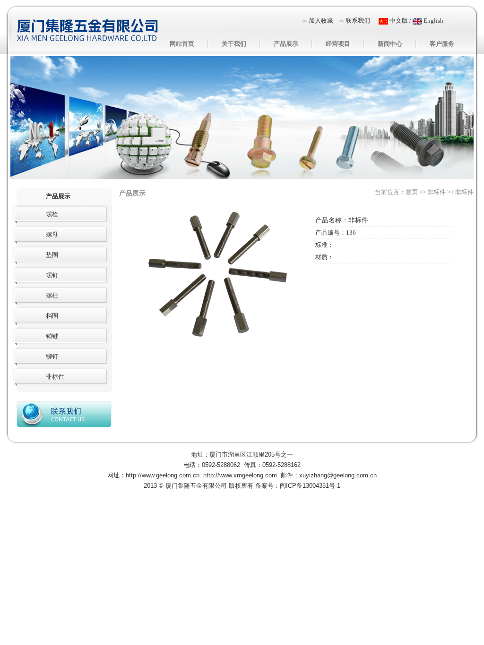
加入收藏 (321, 20)
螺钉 (52, 275)
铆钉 (52, 356)
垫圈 (52, 254)
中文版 (398, 20)
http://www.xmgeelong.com (240, 475)
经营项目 (338, 43)
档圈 (52, 315)
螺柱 (52, 295)
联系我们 (358, 20)
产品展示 (286, 43)
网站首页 (182, 43)
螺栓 (52, 214)
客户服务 (442, 43)
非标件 (436, 191)
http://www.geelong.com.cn (162, 475)
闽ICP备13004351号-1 (310, 485)
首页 (412, 191)
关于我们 (234, 43)
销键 (52, 335)
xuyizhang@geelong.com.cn (338, 475)
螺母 (52, 234)
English (432, 20)
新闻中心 (390, 43)
